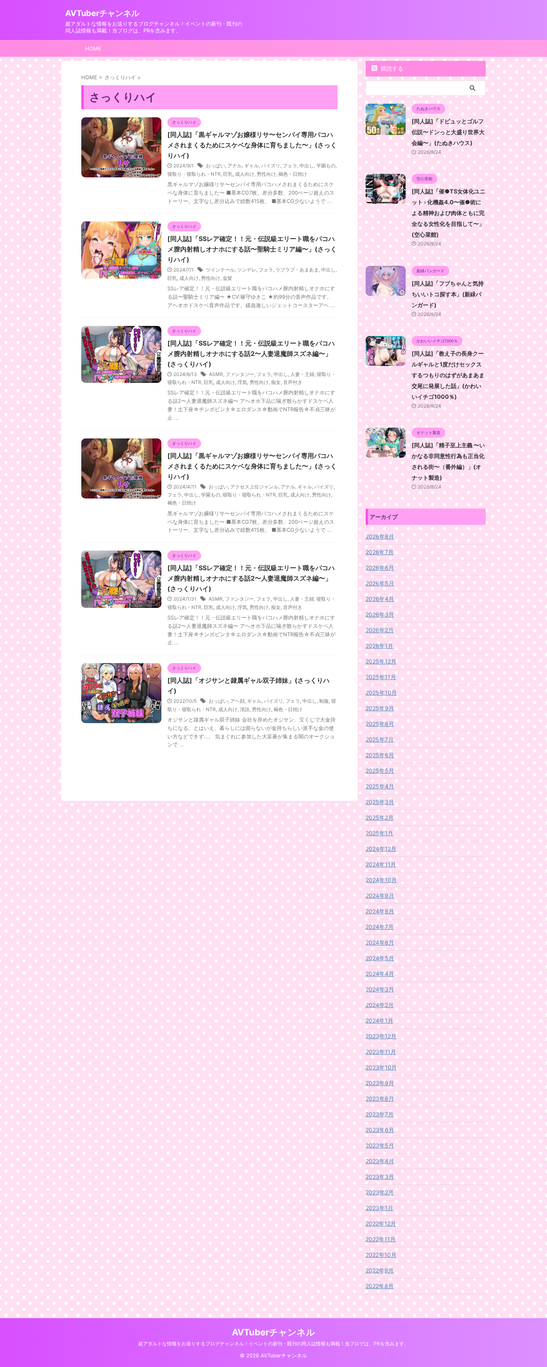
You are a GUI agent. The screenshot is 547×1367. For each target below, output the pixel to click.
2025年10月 (381, 692)
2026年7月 (380, 552)
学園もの (326, 166)
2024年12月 (381, 848)
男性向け (266, 174)
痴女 (276, 382)
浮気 (242, 382)
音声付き (292, 382)
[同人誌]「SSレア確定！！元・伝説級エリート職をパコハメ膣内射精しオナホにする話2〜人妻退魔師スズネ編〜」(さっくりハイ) (251, 353)
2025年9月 (380, 708)
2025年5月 (380, 770)
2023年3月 (380, 1176)
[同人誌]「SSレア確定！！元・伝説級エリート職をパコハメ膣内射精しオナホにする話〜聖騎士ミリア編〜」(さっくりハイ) (252, 249)
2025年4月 (380, 786)
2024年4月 (380, 973)
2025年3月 (380, 801)
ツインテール (220, 270)
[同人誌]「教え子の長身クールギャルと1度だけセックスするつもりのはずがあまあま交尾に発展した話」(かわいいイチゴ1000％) (448, 375)
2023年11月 (381, 1051)
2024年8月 (380, 911)
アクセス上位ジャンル (254, 487)
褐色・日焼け (292, 174)
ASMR (216, 374)
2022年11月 (381, 1239)
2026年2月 (380, 630)
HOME (93, 48)
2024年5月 (380, 958)
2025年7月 (380, 739)
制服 (324, 701)
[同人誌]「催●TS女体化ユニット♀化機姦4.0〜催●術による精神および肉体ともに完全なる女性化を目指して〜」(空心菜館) (448, 213)
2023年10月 (381, 1067)
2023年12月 (381, 1036)
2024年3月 (380, 989)
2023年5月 (380, 1145)
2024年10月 (381, 879)
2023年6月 (380, 1129)
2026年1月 (379, 645)
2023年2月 (380, 1192)
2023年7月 (380, 1114)
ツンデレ (246, 270)
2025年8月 (380, 723)
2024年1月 (379, 1020)
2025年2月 (380, 817)
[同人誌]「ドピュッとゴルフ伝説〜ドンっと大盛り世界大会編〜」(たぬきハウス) (448, 132)
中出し (307, 166)
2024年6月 (380, 942)
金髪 (227, 278)
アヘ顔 (237, 701)
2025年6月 (380, 755)
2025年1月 (379, 833)
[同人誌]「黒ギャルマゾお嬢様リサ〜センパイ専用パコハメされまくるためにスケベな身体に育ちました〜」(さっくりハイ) (252, 145)
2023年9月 (380, 1083)
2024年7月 (380, 926)
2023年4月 (380, 1161)
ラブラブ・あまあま (297, 270)
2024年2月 (380, 1004)
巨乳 (228, 174)
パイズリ (270, 166)
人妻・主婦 (302, 374)
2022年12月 (381, 1223)
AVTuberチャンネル (102, 13)
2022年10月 (381, 1254)
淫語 (244, 709)
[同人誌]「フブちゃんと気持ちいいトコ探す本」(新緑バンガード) (448, 294)
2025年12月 (381, 661)
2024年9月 (380, 895)
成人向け (244, 174)
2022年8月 (380, 1286)
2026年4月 (380, 598)
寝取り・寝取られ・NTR (194, 174)
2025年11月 (381, 676)
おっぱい (215, 166)
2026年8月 (380, 536)
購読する (391, 68)
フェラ (290, 166)
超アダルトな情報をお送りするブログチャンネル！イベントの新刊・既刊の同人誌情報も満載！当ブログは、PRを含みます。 (273, 1344)
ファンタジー (239, 374)
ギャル (251, 166)
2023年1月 (379, 1207)
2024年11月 (381, 864)
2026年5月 (380, 583)
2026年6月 (380, 567)
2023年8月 (380, 1098)
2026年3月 (380, 614)
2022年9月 (380, 1270)
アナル (234, 166)
